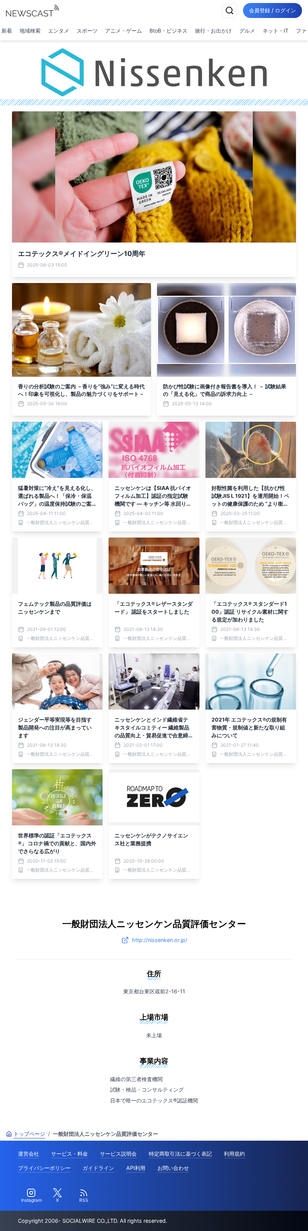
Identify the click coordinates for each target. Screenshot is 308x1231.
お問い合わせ (173, 1168)
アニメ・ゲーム (123, 30)
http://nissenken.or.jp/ (159, 940)
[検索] (229, 10)
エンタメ (58, 30)
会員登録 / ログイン (272, 10)
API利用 (135, 1168)
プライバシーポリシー (44, 1168)
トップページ (29, 1134)
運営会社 (28, 1153)
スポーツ (87, 30)
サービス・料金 (69, 1153)
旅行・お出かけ (213, 30)
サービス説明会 (118, 1153)
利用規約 (234, 1153)
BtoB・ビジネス (168, 30)
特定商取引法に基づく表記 (180, 1153)
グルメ (247, 30)
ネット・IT (275, 30)
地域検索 (30, 30)
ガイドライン (98, 1168)
